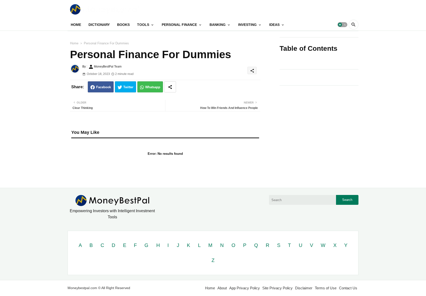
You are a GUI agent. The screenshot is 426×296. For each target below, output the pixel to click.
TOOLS (143, 25)
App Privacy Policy (244, 288)
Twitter (128, 87)
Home (74, 43)
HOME (76, 25)
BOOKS (123, 25)
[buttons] (344, 9)
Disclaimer (303, 288)
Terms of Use (326, 288)
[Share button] (170, 86)
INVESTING (247, 25)
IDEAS (274, 25)
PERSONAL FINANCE (179, 25)
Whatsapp (152, 87)
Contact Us (348, 288)
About (222, 288)
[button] (342, 24)
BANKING (218, 25)
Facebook (103, 87)
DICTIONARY (99, 25)
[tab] (76, 25)
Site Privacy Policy (277, 288)
